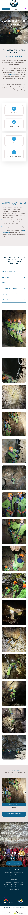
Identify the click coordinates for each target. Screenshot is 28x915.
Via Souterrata (18, 872)
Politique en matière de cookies (14, 884)
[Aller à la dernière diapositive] (3, 792)
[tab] (12, 807)
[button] (14, 370)
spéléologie (12, 74)
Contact (21, 875)
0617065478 (6, 9)
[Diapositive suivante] (25, 792)
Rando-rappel (9, 875)
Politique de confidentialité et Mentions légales (14, 888)
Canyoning (17, 869)
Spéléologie (9, 872)
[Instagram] (25, 9)
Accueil (10, 869)
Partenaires (14, 879)
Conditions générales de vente (14, 882)
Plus (15, 875)
